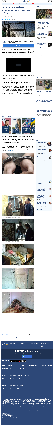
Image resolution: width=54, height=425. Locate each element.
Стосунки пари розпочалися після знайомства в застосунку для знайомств (41, 49)
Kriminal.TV (10, 150)
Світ (16, 365)
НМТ (28, 375)
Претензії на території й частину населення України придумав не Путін (42, 151)
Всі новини (50, 365)
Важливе (38, 6)
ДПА (23, 375)
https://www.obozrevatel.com (36, 396)
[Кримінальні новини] (18, 337)
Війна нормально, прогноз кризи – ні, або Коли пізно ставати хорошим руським (42, 158)
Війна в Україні (19, 3)
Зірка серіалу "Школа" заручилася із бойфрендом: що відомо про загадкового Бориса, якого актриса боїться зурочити (41, 45)
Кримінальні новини (8, 15)
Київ (11, 368)
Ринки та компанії (13, 385)
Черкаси (24, 368)
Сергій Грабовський (40, 206)
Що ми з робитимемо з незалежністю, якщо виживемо (41, 182)
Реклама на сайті (13, 345)
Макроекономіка (20, 385)
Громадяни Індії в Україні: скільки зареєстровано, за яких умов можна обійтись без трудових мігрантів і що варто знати (43, 93)
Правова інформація (34, 343)
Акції (21, 378)
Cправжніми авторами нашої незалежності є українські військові (41, 189)
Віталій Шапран (39, 160)
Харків (14, 368)
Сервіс (24, 378)
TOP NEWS (39, 77)
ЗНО (26, 375)
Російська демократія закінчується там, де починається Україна (41, 203)
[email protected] (14, 417)
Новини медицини (13, 388)
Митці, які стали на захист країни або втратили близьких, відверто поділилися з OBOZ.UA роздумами (43, 26)
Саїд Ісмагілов (39, 192)
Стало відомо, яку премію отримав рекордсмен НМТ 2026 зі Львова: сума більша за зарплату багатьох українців (41, 33)
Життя (23, 365)
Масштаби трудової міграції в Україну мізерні (44, 95)
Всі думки (39, 209)
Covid (23, 388)
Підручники (14, 375)
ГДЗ (11, 375)
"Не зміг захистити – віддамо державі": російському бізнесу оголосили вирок (41, 196)
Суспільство (43, 365)
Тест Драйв (12, 378)
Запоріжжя (17, 368)
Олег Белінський (39, 146)
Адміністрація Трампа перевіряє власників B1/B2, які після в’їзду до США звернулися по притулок (44, 115)
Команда (22, 343)
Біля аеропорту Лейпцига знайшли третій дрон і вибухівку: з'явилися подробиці (44, 102)
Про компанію (12, 343)
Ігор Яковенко (39, 199)
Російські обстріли (39, 3)
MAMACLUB (19, 388)
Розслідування (31, 365)
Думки (38, 140)
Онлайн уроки (19, 375)
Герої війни (14, 3)
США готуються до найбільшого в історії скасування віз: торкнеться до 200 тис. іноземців (44, 112)
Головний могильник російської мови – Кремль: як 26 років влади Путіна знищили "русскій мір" (41, 143)
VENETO (33, 3)
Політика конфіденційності (45, 343)
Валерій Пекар (39, 153)
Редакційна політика (34, 345)
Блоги (36, 365)
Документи (22, 345)
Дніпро (21, 368)
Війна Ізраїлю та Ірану (27, 3)
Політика (10, 365)
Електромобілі (17, 378)
